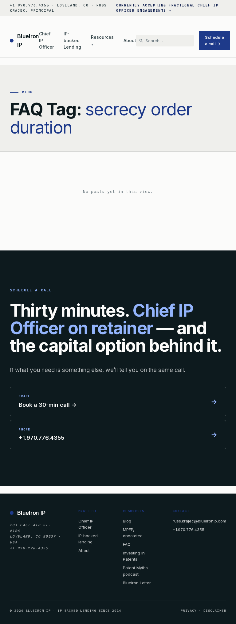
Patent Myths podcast (135, 570)
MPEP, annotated (133, 532)
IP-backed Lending (72, 40)
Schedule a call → (214, 40)
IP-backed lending (88, 538)
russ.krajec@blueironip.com (199, 520)
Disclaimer (214, 611)
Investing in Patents (134, 556)
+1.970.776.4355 (188, 529)
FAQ (127, 544)
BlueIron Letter (137, 582)
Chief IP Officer (46, 40)
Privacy (189, 611)
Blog (127, 520)
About (130, 40)
